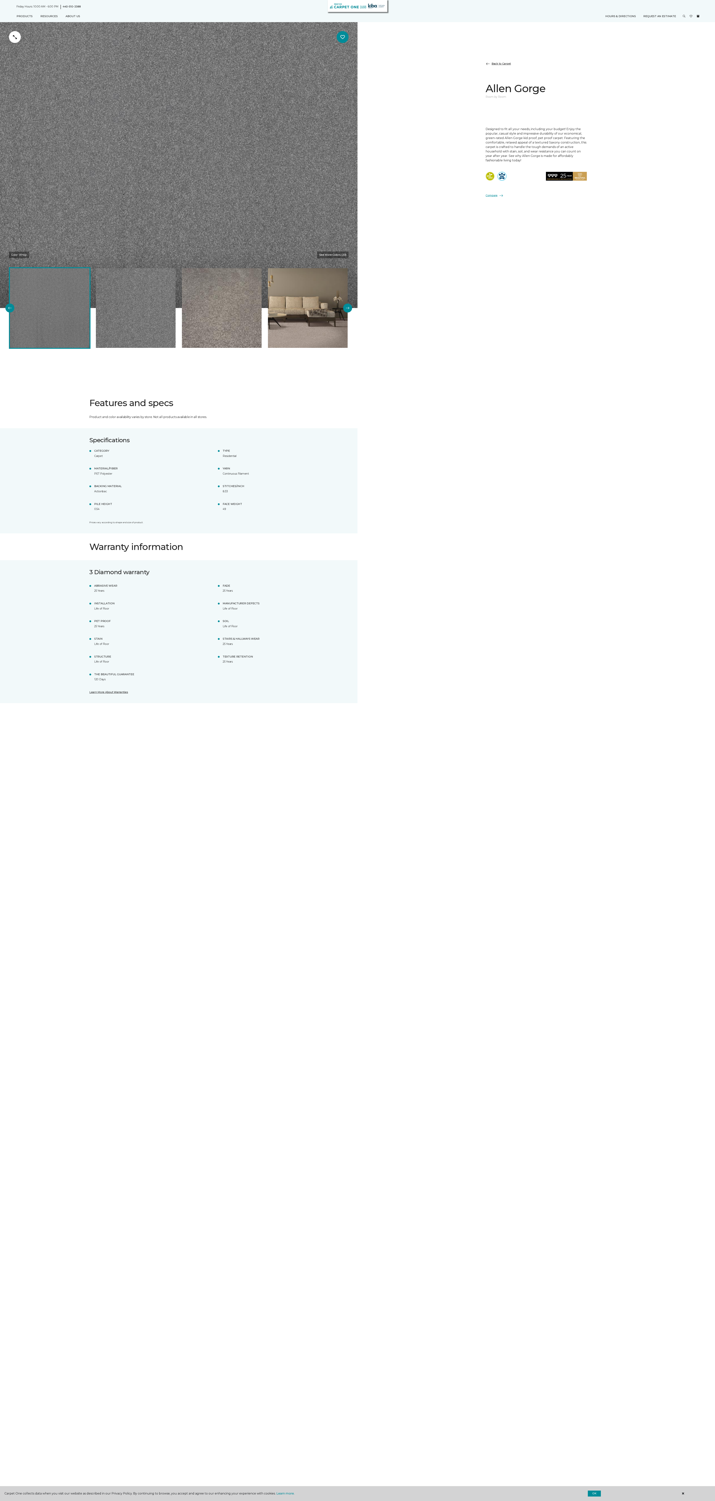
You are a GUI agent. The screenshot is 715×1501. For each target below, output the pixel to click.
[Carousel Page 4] (308, 308)
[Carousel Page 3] (222, 308)
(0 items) (698, 16)
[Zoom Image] (15, 37)
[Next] (347, 308)
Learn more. (285, 1493)
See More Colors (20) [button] (332, 254)
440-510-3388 (72, 6)
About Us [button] (73, 16)
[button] (684, 16)
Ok (594, 1493)
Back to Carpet (501, 63)
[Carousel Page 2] (136, 308)
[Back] (9, 308)
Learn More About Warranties (108, 692)
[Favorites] (691, 16)
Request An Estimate (659, 16)
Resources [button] (49, 16)
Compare (492, 195)
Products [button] (25, 16)
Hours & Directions (620, 16)
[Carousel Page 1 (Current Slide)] (49, 308)
